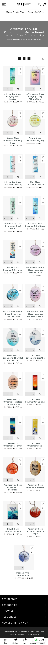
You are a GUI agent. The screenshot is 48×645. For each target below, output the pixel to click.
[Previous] (2, 15)
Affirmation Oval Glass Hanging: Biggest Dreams (35, 314)
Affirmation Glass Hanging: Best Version (13, 96)
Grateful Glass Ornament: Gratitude (35, 224)
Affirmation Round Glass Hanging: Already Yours (35, 270)
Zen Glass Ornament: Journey (12, 444)
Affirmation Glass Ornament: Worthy (13, 183)
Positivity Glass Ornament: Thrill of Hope (35, 531)
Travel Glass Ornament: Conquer (13, 268)
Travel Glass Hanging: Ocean (13, 530)
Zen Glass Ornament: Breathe (35, 356)
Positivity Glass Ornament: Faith (24, 574)
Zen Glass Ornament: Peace (35, 183)
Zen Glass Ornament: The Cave (35, 400)
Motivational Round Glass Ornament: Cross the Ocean (13, 314)
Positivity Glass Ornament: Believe (35, 486)
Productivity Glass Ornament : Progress (13, 487)
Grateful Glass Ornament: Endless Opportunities (12, 401)
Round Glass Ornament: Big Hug (35, 139)
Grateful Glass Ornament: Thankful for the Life (13, 358)
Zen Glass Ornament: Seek (35, 444)
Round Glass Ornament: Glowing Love (13, 140)
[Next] (46, 15)
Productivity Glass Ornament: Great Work (13, 226)
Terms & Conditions (17, 634)
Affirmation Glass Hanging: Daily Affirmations (35, 96)
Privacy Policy (33, 634)
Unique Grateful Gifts (15, 12)
